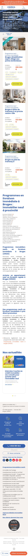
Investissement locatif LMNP (11, 483)
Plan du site (15, 543)
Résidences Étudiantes (9, 509)
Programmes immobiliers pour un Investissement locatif (12, 495)
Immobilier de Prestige (9, 470)
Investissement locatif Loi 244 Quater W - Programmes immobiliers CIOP (14, 486)
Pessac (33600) (6, 223)
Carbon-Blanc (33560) (8, 219)
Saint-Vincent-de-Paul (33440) (10, 229)
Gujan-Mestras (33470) (8, 232)
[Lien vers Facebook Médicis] (4, 460)
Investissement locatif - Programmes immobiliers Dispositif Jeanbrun (14, 475)
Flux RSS (14, 544)
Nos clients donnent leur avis (13, 517)
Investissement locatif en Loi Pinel (12, 472)
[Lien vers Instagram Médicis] (17, 460)
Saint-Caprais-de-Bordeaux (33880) (12, 235)
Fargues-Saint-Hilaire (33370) (10, 237)
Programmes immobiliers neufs (14, 467)
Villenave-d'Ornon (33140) (9, 217)
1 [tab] (12, 395)
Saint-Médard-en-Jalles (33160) (10, 228)
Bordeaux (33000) (7, 214)
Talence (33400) (7, 222)
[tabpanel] (14, 374)
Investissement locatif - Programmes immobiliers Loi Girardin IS (14, 478)
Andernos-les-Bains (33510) (9, 226)
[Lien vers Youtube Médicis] (13, 460)
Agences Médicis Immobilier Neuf (13, 513)
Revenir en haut (14, 549)
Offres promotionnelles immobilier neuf (13, 491)
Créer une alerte (9, 34)
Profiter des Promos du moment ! (14, 4)
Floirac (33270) (6, 231)
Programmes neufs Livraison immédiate (11, 500)
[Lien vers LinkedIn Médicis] (10, 460)
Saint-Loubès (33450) (8, 234)
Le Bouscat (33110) (7, 220)
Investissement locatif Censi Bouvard (13, 481)
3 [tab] (15, 395)
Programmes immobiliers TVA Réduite (14, 498)
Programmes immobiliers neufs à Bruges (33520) (14, 342)
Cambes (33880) (7, 238)
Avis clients (21, 543)
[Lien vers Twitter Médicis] (7, 460)
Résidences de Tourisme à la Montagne (11, 504)
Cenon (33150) (6, 225)
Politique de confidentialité (18, 541)
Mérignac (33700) (7, 216)
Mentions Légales (7, 541)
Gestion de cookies (7, 543)
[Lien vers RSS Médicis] (20, 460)
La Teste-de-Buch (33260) (9, 241)
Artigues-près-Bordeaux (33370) (11, 240)
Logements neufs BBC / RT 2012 (12, 489)
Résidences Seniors (8, 507)
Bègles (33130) (6, 243)
